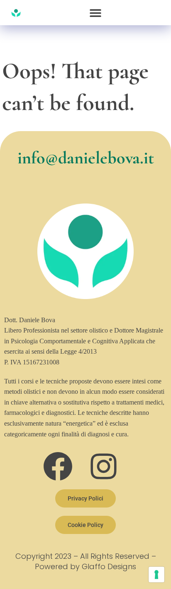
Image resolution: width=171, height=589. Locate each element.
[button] (95, 12)
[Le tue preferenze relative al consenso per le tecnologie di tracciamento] (156, 574)
